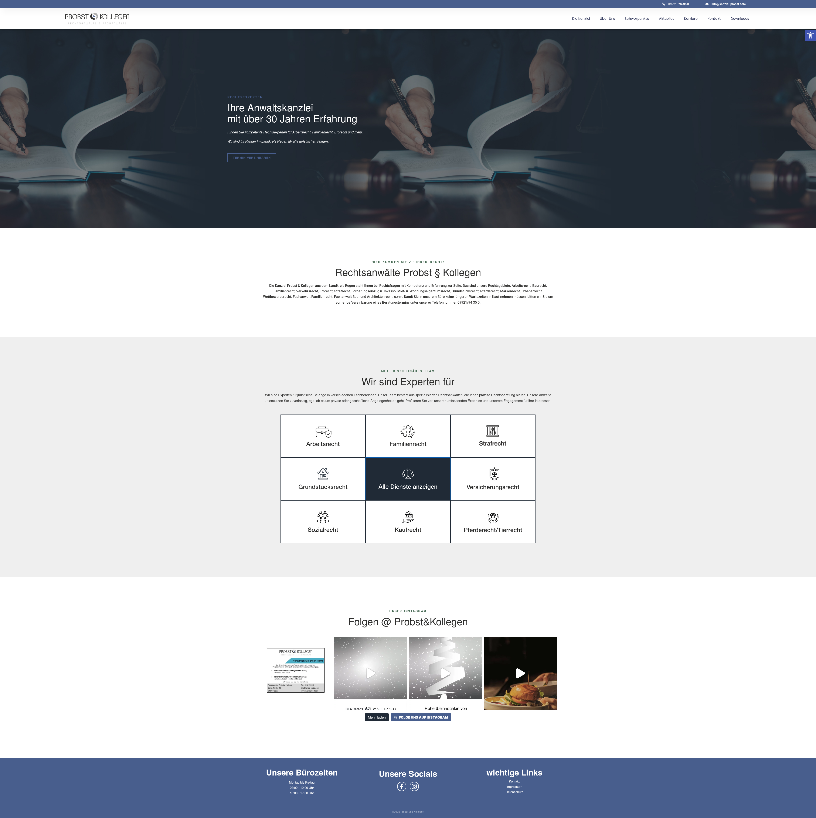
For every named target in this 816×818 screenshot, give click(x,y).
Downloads (740, 18)
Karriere (691, 18)
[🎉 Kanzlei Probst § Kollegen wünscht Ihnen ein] (370, 673)
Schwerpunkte (637, 18)
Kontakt (714, 18)
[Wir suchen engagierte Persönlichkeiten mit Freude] (295, 673)
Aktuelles (666, 18)
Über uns (607, 18)
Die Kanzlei (581, 18)
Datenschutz (514, 792)
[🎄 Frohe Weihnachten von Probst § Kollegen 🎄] (445, 673)
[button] (810, 35)
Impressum (514, 786)
